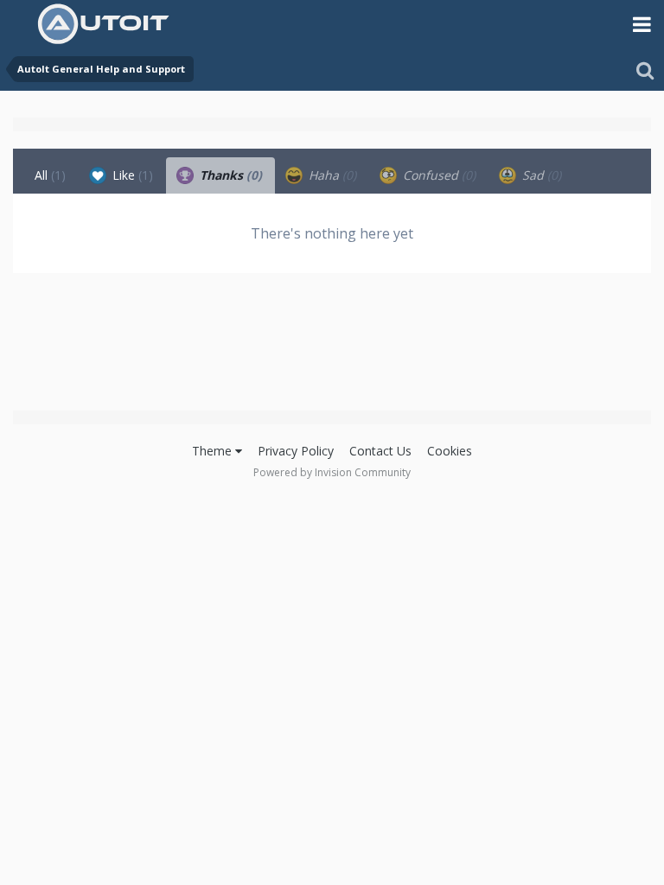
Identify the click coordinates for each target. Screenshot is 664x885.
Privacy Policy (296, 450)
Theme (213, 450)
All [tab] (50, 175)
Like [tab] (131, 175)
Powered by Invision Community (332, 472)
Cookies (449, 450)
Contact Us (380, 450)
